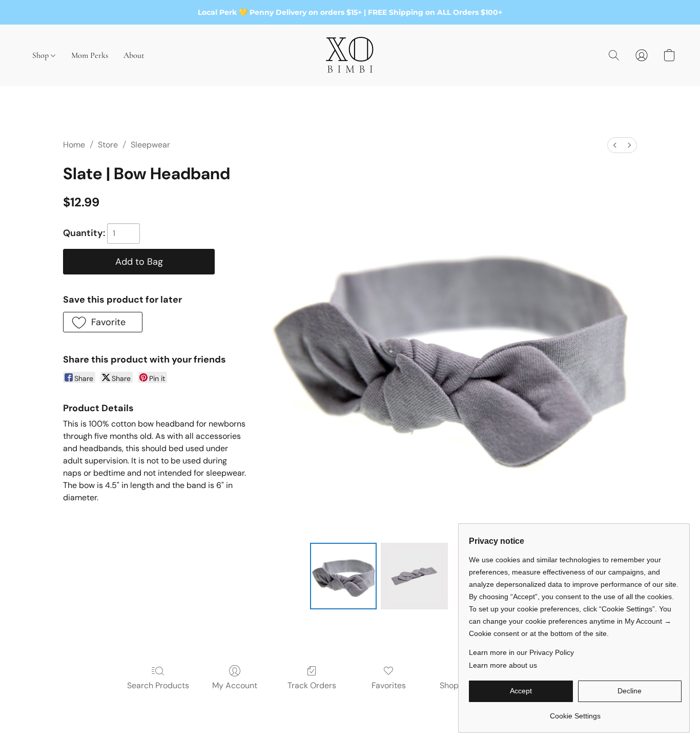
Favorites (389, 685)
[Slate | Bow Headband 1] (414, 576)
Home (74, 144)
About (133, 55)
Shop (41, 55)
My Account (234, 685)
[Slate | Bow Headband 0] (343, 576)
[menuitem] (615, 145)
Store (108, 144)
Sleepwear (150, 144)
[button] (350, 55)
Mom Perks (89, 55)
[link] (575, 712)
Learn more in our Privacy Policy (521, 652)
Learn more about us (503, 665)
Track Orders (311, 685)
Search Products (158, 685)
